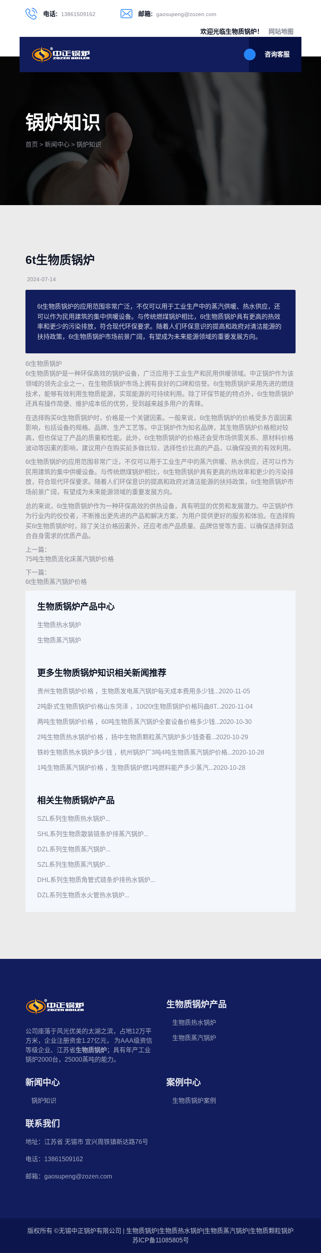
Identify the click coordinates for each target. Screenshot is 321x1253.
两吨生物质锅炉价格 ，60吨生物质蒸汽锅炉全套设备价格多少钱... (128, 721)
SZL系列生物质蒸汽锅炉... (73, 864)
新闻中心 (57, 144)
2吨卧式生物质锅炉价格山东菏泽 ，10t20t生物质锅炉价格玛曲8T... (129, 706)
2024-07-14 (41, 279)
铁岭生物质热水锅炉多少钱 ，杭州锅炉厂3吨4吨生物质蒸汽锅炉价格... (134, 752)
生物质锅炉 (46, 363)
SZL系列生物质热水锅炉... (73, 818)
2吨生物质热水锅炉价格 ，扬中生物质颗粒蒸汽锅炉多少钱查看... (126, 737)
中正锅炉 (262, 373)
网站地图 (281, 31)
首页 (31, 144)
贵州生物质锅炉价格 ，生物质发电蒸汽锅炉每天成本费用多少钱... (128, 691)
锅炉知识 (88, 144)
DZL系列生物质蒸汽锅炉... (73, 849)
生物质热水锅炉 (59, 625)
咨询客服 (277, 54)
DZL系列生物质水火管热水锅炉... (83, 895)
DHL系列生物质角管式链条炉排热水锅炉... (96, 880)
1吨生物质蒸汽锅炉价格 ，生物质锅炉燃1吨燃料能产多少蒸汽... (125, 767)
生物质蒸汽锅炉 (59, 640)
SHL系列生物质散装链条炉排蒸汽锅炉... (92, 834)
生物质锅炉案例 (194, 1100)
